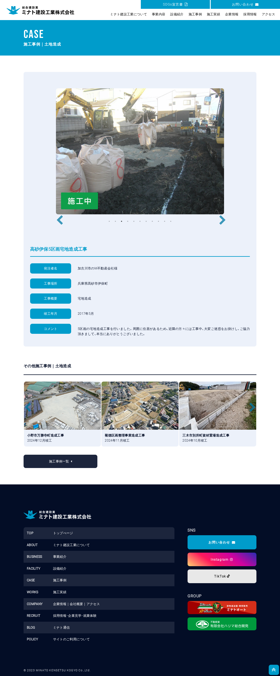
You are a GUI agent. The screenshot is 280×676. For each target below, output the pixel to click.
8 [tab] (152, 221)
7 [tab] (146, 221)
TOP (30, 533)
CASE (31, 580)
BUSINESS (34, 557)
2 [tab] (115, 221)
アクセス (93, 604)
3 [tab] (122, 221)
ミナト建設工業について (71, 545)
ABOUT (32, 545)
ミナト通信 (61, 627)
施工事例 (59, 580)
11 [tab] (171, 221)
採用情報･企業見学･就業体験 (75, 616)
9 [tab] (158, 221)
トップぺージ (63, 533)
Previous (58, 217)
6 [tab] (140, 221)
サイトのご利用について (71, 639)
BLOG (31, 627)
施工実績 (59, 592)
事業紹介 (59, 557)
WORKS (32, 592)
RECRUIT (33, 616)
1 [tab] (109, 221)
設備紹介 (59, 568)
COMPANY (35, 604)
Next (221, 217)
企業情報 (59, 604)
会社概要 (76, 604)
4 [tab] (128, 221)
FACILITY (34, 568)
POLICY (32, 639)
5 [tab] (134, 221)
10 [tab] (165, 221)
